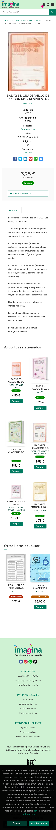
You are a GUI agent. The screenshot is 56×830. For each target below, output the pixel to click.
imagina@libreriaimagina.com (28, 680)
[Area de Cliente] (48, 4)
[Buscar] (52, 12)
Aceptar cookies (39, 823)
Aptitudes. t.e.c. (36, 20)
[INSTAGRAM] (26, 662)
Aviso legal (28, 699)
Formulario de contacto (28, 685)
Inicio (6, 20)
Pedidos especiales (28, 732)
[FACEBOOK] (21, 662)
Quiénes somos (28, 727)
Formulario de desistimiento (28, 736)
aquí (36, 810)
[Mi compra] (44, 4)
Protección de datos (28, 713)
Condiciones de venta (28, 704)
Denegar (17, 823)
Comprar (16, 401)
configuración (28, 814)
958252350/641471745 (28, 676)
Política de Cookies (28, 708)
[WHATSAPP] (30, 662)
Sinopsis (12, 210)
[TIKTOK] (35, 662)
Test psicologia (19, 20)
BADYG (28, 152)
